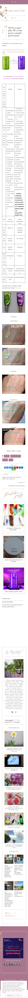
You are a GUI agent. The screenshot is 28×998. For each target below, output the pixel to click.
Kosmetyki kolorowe (15, 456)
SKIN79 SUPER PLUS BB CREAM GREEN (13, 50)
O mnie (21, 979)
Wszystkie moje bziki (14, 10)
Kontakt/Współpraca (11, 979)
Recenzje (5, 459)
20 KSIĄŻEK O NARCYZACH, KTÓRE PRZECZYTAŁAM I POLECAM (14, 750)
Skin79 (10, 459)
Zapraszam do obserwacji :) (16, 486)
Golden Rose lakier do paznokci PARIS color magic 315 (11, 478)
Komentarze (10, 915)
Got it (18, 995)
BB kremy (7, 456)
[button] (7, 17)
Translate (17, 722)
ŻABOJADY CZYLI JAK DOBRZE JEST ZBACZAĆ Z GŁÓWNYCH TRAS (14, 846)
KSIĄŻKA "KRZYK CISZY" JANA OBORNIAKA (14, 769)
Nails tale (18, 288)
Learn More (10, 995)
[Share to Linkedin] (21, 467)
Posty (8, 913)
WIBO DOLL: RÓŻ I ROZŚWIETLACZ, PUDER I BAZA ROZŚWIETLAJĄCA (14, 808)
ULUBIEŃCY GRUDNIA (14, 827)
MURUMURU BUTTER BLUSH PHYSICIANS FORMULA (14, 788)
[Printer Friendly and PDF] (13, 452)
